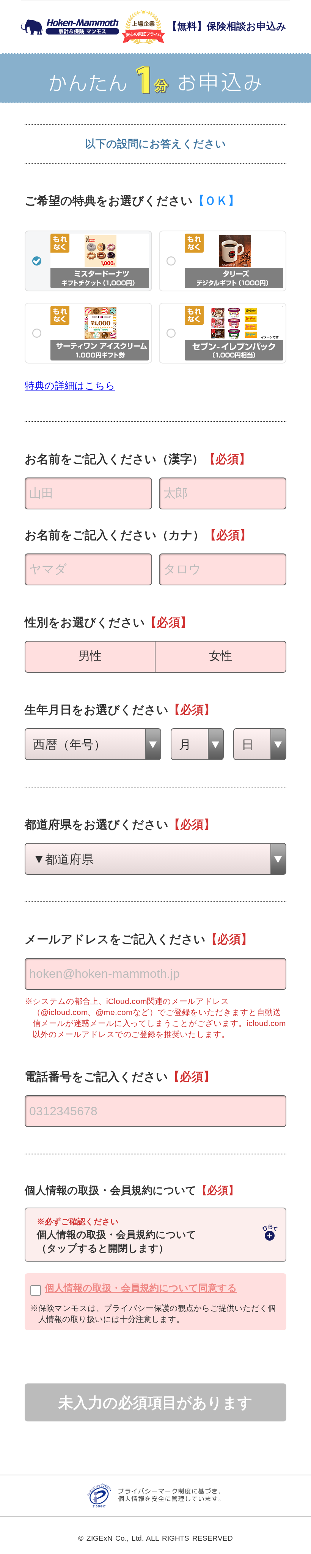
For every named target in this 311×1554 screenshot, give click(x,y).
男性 (90, 655)
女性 (220, 655)
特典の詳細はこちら (70, 385)
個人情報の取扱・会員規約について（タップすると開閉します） (116, 1235)
